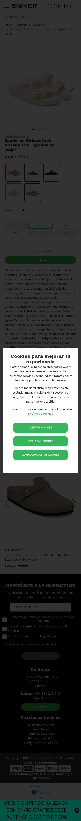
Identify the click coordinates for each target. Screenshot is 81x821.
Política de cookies (40, 414)
